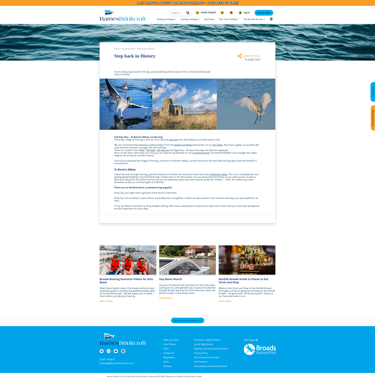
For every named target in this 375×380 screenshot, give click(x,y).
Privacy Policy (201, 352)
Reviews (167, 366)
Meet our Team (171, 339)
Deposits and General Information (211, 348)
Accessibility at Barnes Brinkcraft (210, 366)
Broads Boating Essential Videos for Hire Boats (126, 280)
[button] (272, 104)
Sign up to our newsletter (188, 320)
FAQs (166, 348)
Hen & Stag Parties (203, 344)
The (176, 150)
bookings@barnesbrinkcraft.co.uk (116, 363)
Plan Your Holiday (228, 19)
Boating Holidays (165, 19)
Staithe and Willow (183, 144)
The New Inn (163, 150)
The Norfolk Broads (253, 19)
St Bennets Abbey (218, 174)
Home (117, 48)
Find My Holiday (372, 118)
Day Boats (209, 19)
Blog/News (168, 357)
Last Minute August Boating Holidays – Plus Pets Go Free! (187, 3)
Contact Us (168, 352)
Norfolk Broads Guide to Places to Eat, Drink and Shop (244, 280)
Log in (246, 12)
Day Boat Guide (128, 48)
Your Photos (169, 344)
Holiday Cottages (189, 19)
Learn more (106, 301)
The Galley (217, 144)
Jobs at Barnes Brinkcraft (206, 357)
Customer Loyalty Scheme (207, 339)
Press (166, 361)
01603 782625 (107, 359)
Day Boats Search (170, 279)
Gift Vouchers (201, 361)
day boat (173, 139)
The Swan (150, 150)
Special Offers (264, 12)
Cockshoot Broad (200, 152)
